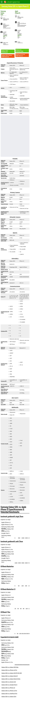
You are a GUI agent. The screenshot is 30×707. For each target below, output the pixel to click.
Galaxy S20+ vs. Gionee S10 (9, 681)
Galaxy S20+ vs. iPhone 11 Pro (9, 690)
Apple (16, 11)
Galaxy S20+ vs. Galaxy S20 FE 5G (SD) (12, 673)
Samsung (3, 11)
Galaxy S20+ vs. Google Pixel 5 (9, 684)
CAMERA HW (5, 36)
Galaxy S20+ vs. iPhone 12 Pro (9, 670)
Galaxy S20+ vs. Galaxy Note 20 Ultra (11, 678)
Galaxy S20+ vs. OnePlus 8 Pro (9, 693)
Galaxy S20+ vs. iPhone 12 (8, 687)
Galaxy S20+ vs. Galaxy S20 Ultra (10, 667)
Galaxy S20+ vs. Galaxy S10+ (9, 696)
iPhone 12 (17, 13)
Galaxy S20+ (2, 14)
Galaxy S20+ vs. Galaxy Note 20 (10, 676)
